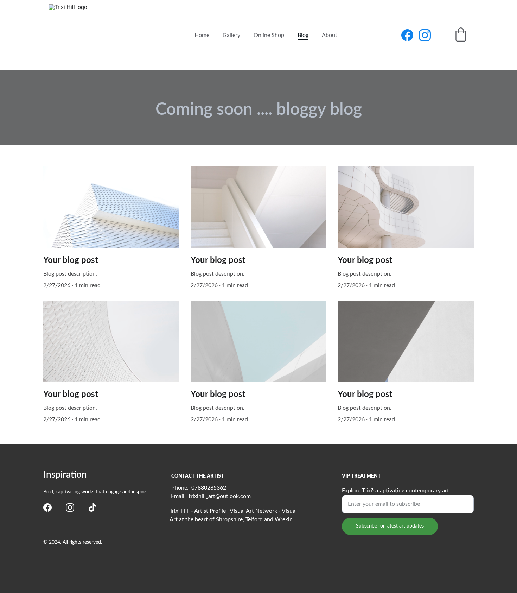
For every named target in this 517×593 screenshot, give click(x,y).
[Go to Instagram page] (425, 35)
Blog (303, 35)
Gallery (231, 35)
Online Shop (269, 35)
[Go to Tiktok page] (92, 507)
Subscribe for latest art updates (390, 526)
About (329, 35)
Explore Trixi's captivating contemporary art (395, 490)
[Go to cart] (460, 35)
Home (201, 35)
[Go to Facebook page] (410, 35)
